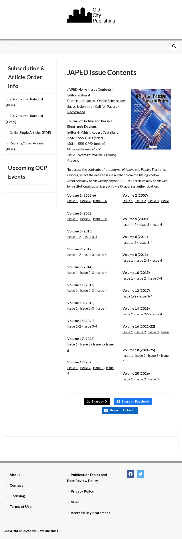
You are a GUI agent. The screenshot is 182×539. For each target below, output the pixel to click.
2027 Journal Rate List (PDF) (24, 102)
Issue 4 (101, 255)
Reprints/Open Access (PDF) (25, 146)
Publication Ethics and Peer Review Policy (87, 477)
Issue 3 (88, 255)
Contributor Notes (81, 101)
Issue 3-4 (100, 201)
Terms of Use (21, 506)
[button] (12, 47)
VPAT (75, 502)
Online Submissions (111, 101)
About (15, 474)
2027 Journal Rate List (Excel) (24, 118)
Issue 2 (85, 201)
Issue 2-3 (87, 272)
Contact (16, 485)
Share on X (99, 401)
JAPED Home (77, 89)
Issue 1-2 (74, 237)
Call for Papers (106, 106)
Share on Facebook (136, 401)
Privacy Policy (82, 491)
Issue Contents (100, 89)
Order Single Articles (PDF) (30, 132)
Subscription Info (80, 106)
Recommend (76, 112)
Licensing (17, 496)
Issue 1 (72, 201)
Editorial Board (78, 95)
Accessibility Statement (90, 512)
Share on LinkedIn (122, 410)
